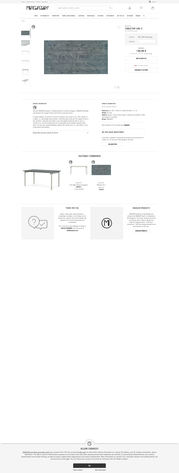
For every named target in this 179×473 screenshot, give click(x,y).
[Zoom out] (115, 87)
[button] (119, 27)
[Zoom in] (118, 87)
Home (23, 21)
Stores (23, 2)
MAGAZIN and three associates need (36, 452)
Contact (38, 2)
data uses (82, 452)
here (67, 459)
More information (100, 470)
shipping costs (148, 53)
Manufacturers (30, 2)
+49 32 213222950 (66, 228)
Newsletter (45, 2)
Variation (131, 37)
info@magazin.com (72, 230)
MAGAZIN (126, 125)
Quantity (131, 41)
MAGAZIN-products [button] (141, 231)
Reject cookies (77, 470)
